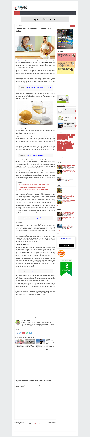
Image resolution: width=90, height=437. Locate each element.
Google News (38, 424)
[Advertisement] (35, 307)
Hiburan (65, 139)
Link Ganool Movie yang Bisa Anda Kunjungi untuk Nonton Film (69, 125)
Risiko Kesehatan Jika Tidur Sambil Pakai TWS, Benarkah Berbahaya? (33, 189)
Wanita (59, 150)
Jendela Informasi (23, 3)
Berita (29, 13)
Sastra (67, 13)
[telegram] (30, 333)
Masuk (72, 433)
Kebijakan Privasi (63, 3)
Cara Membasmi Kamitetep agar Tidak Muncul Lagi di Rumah (64, 63)
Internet (68, 141)
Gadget (71, 137)
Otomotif (64, 145)
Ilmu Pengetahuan (54, 13)
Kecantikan (60, 143)
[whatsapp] (27, 333)
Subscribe (66, 245)
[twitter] (20, 333)
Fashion (66, 137)
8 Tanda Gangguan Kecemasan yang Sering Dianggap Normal (32, 187)
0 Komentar (68, 168)
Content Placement (54, 3)
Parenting (70, 145)
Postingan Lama (52, 422)
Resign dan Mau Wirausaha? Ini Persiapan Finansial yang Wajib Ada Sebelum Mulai (64, 55)
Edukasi (34, 13)
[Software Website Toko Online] (63, 102)
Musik (59, 145)
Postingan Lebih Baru (19, 422)
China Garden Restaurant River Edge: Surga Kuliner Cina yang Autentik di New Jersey (69, 171)
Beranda (16, 3)
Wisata (72, 13)
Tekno (61, 13)
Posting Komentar (43, 33)
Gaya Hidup (23, 13)
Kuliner (71, 143)
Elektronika (60, 137)
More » (58, 182)
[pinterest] (23, 333)
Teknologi (70, 148)
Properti (46, 13)
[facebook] (16, 333)
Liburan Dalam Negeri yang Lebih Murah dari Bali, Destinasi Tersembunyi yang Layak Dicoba (68, 189)
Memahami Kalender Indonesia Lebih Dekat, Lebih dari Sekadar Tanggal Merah (68, 218)
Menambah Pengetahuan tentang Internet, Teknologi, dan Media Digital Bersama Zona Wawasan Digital (68, 225)
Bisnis (40, 13)
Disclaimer (35, 3)
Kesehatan (66, 143)
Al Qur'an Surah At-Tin (68, 109)
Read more (63, 60)
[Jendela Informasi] (21, 7)
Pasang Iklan (41, 3)
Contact (30, 3)
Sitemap (47, 3)
